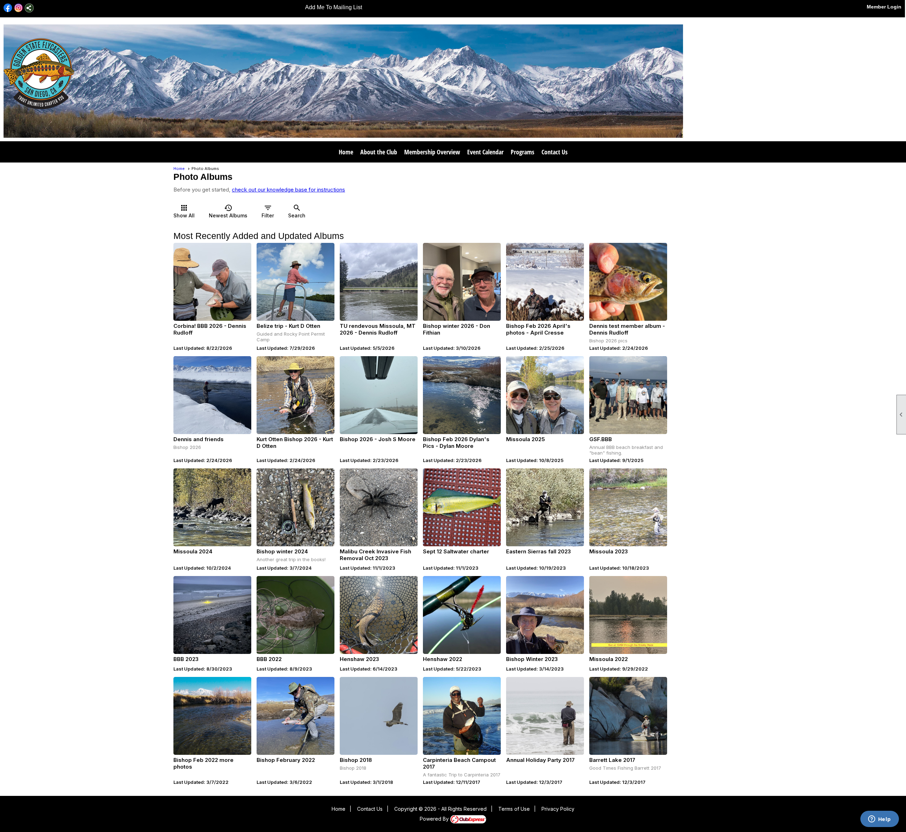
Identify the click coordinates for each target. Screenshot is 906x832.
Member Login (884, 7)
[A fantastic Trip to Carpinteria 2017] (462, 716)
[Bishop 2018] (379, 716)
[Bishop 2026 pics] (628, 282)
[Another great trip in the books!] (295, 507)
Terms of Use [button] (514, 809)
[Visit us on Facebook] (8, 8)
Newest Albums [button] (228, 211)
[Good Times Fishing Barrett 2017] (628, 716)
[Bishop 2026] (212, 395)
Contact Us (554, 152)
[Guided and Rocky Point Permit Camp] (295, 282)
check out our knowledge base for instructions (288, 189)
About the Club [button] (378, 152)
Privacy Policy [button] (557, 809)
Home (346, 152)
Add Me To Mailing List (333, 7)
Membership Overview (432, 152)
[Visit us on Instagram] (18, 8)
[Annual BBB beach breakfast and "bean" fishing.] (628, 395)
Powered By (435, 819)
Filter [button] (268, 211)
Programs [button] (522, 152)
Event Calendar (485, 152)
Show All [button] (184, 211)
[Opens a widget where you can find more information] (879, 819)
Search (296, 211)
